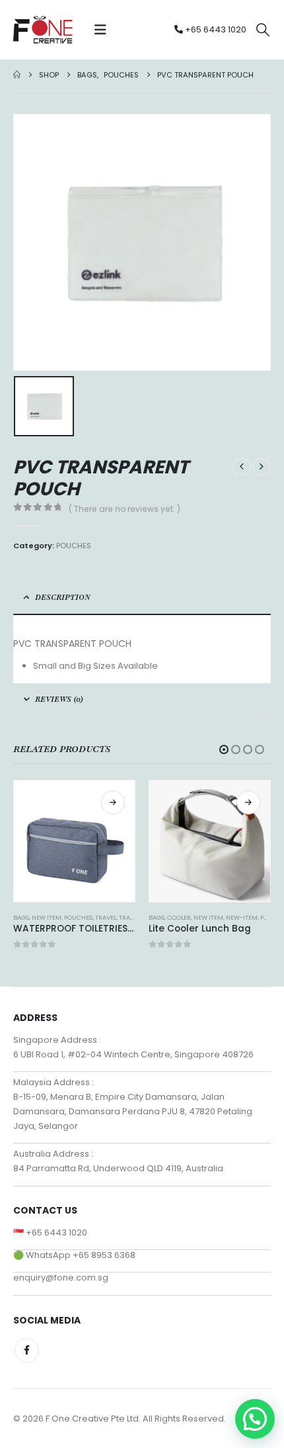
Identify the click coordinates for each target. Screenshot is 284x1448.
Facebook (27, 1350)
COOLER (179, 917)
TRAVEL (105, 917)
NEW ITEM (46, 917)
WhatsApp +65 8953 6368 (80, 1255)
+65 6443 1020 (214, 29)
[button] (100, 30)
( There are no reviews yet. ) (124, 508)
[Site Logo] (43, 30)
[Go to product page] (74, 841)
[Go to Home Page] (16, 75)
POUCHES (73, 545)
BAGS (21, 917)
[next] (261, 467)
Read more (113, 802)
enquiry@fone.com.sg (60, 1277)
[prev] (241, 467)
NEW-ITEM (242, 917)
